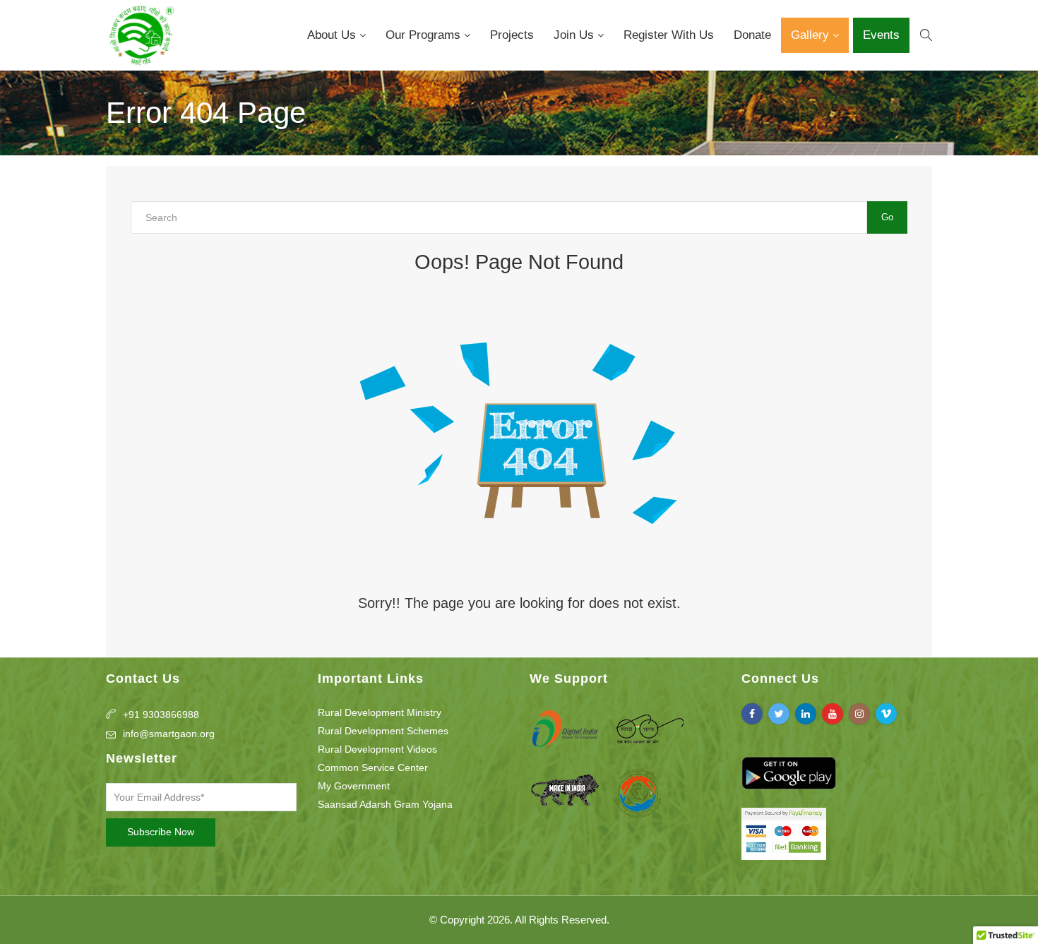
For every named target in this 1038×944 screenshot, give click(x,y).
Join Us (575, 35)
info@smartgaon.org (169, 733)
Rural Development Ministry (379, 712)
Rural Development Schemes (383, 730)
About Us (333, 35)
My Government (354, 785)
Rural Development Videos (377, 749)
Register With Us (669, 35)
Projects (512, 35)
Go (887, 217)
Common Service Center (373, 767)
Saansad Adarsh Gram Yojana (385, 804)
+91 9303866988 (161, 714)
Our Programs (425, 35)
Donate (752, 35)
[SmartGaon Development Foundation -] (140, 35)
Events (881, 35)
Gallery (812, 35)
